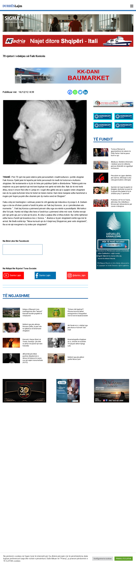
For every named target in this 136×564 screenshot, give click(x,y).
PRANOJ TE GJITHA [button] (123, 559)
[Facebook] (70, 92)
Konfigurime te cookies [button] (103, 559)
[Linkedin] (85, 92)
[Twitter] (80, 92)
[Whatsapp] (75, 92)
